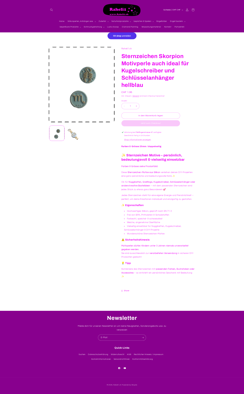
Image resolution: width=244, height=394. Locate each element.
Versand (135, 96)
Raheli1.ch (117, 385)
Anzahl (124, 101)
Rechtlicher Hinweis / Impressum (148, 354)
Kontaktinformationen (101, 359)
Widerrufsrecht (117, 354)
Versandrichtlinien (122, 359)
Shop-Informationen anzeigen (137, 140)
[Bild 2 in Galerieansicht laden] (73, 133)
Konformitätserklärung (142, 359)
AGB (129, 354)
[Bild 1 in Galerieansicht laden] (56, 133)
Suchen (82, 354)
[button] (52, 10)
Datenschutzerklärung (98, 354)
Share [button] (126, 291)
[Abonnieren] (143, 337)
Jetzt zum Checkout (151, 123)
